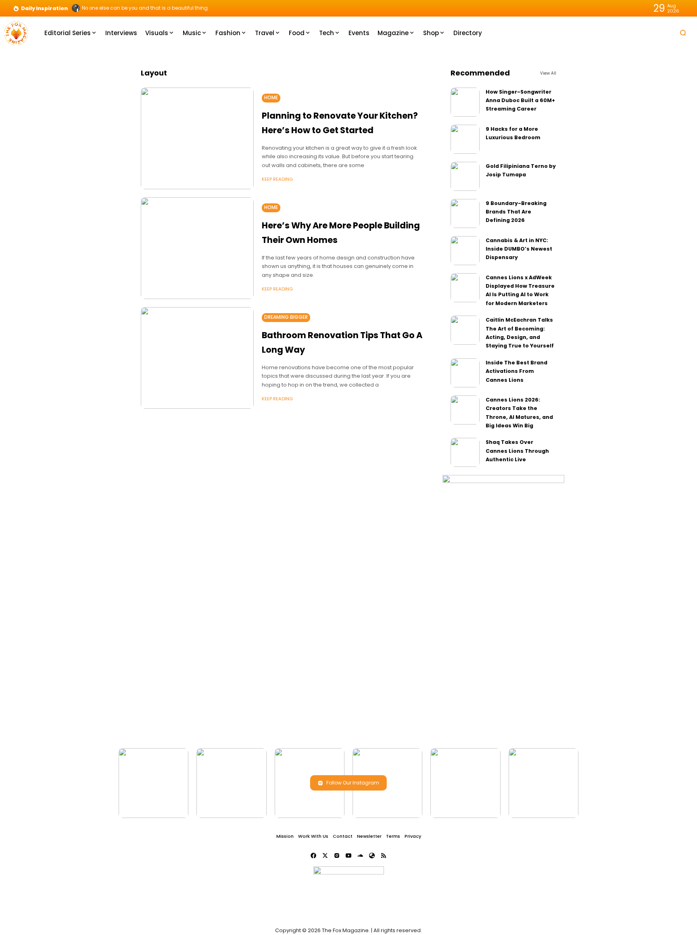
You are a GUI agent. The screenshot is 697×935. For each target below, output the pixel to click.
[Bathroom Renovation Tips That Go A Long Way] (197, 358)
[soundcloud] (360, 855)
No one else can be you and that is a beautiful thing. (145, 8)
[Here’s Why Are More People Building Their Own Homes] (197, 248)
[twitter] (325, 855)
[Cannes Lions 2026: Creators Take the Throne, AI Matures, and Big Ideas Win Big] (465, 410)
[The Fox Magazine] (16, 32)
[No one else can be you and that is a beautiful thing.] (76, 8)
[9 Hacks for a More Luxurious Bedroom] (465, 139)
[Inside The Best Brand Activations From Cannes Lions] (465, 372)
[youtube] (348, 855)
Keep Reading (277, 179)
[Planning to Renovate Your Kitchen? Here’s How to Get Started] (197, 138)
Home (271, 97)
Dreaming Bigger (286, 317)
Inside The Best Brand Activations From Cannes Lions (516, 371)
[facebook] (313, 855)
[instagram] (337, 855)
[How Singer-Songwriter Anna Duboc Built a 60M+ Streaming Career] (465, 102)
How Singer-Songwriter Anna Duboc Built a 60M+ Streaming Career (520, 100)
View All (548, 73)
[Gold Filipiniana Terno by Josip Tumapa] (465, 176)
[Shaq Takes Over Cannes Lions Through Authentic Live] (465, 452)
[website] (372, 855)
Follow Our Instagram (352, 782)
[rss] (383, 855)
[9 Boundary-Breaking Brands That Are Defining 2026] (465, 213)
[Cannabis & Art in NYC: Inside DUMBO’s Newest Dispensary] (465, 250)
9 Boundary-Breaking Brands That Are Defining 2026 (516, 212)
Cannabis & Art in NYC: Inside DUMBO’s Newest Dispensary (519, 249)
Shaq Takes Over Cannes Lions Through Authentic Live (517, 451)
